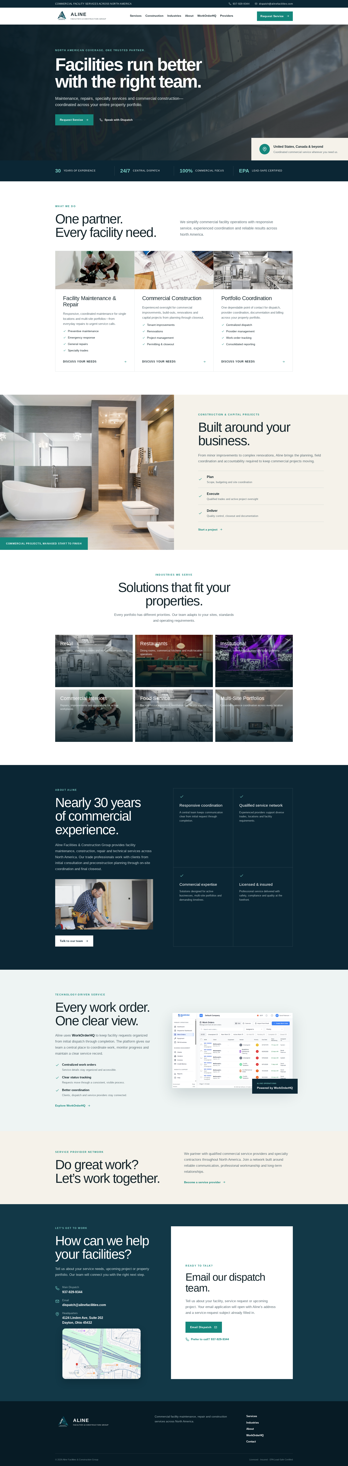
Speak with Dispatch (119, 119)
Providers (226, 15)
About (189, 15)
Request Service (272, 16)
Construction (154, 15)
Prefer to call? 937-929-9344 (210, 1339)
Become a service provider (202, 1182)
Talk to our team (71, 941)
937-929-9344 (241, 3)
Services (136, 15)
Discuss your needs (80, 361)
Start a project (208, 529)
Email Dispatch (200, 1327)
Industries (174, 15)
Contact (251, 1441)
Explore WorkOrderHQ (70, 1105)
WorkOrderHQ (206, 15)
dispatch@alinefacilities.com (276, 3)
